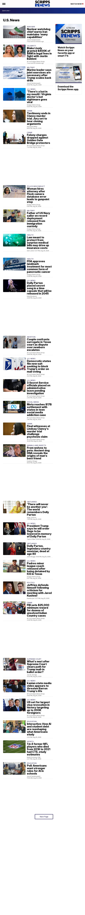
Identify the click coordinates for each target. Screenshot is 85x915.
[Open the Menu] (4, 4)
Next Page (44, 817)
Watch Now (76, 4)
